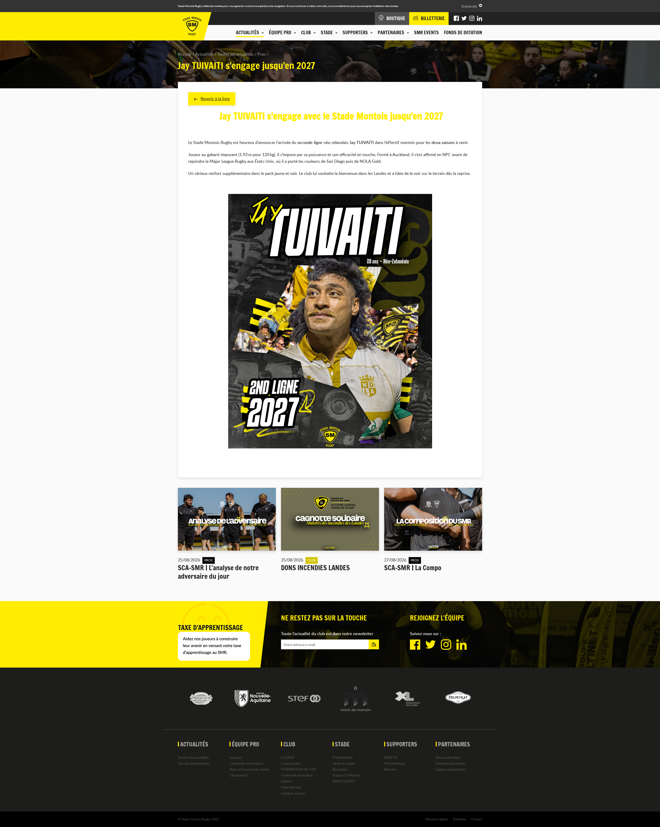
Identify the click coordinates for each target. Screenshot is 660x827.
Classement (238, 775)
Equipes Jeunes (293, 793)
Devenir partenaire (450, 763)
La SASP (287, 757)
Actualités (204, 54)
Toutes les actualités (235, 54)
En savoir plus (469, 6)
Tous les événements (194, 763)
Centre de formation (297, 775)
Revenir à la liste (215, 98)
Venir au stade (344, 763)
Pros (262, 54)
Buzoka (390, 769)
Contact (476, 819)
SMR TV (390, 757)
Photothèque (394, 763)
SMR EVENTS (426, 32)
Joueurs (235, 757)
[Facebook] (456, 18)
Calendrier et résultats (246, 763)
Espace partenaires (450, 769)
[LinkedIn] (479, 18)
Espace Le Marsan (347, 775)
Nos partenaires (448, 757)
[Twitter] (464, 18)
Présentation (343, 757)
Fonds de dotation (463, 32)
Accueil (184, 54)
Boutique (340, 769)
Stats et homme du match (249, 769)
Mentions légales (436, 819)
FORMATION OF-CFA (298, 769)
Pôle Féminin (291, 787)
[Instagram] (471, 18)
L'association (291, 763)
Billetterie (459, 819)
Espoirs (286, 781)
